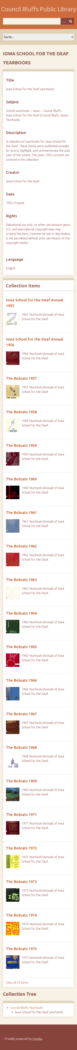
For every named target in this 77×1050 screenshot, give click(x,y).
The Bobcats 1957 (21, 378)
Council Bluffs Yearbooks (26, 1007)
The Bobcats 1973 (21, 881)
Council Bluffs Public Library (38, 9)
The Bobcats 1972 (21, 848)
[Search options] (64, 21)
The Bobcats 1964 (21, 613)
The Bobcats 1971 (21, 814)
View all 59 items (17, 982)
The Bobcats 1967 (21, 714)
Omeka (37, 1038)
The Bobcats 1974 (21, 915)
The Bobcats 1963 (21, 579)
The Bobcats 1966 (21, 680)
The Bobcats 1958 (21, 412)
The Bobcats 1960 (21, 479)
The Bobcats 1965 (21, 647)
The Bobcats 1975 (21, 949)
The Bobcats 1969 (21, 781)
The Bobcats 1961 (21, 512)
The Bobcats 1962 (21, 546)
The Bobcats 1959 (21, 445)
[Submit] (70, 21)
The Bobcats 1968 (21, 747)
